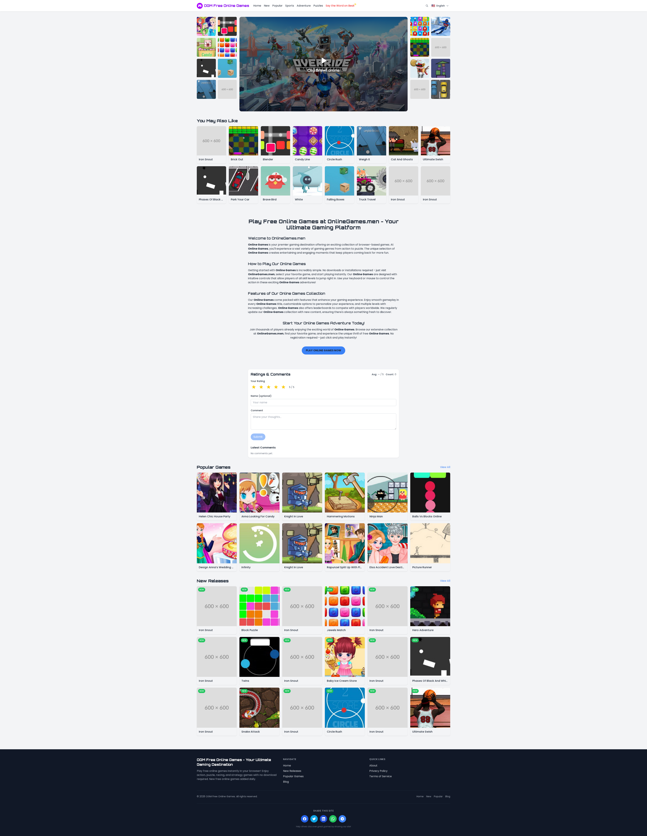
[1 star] (254, 387)
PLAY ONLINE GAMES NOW (323, 350)
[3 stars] (269, 387)
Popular (277, 6)
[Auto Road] (440, 89)
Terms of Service (380, 776)
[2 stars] (261, 387)
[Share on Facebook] (304, 819)
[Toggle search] (427, 6)
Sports (289, 6)
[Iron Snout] (227, 89)
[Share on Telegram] (342, 819)
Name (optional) (261, 396)
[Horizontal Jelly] (419, 26)
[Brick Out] (419, 47)
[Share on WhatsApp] (333, 819)
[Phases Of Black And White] (206, 68)
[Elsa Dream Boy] (206, 26)
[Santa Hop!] (419, 68)
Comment (257, 410)
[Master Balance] (440, 68)
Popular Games (293, 776)
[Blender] (227, 26)
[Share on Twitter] (314, 819)
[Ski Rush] (440, 26)
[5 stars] (283, 387)
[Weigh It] (206, 89)
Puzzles (318, 6)
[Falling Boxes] (227, 68)
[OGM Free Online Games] (200, 6)
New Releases (292, 771)
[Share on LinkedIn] (323, 819)
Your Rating (258, 381)
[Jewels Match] (227, 47)
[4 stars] (276, 387)
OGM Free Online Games (226, 6)
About (373, 765)
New (267, 6)
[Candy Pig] (206, 47)
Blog (286, 782)
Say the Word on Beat (340, 6)
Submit (258, 437)
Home (257, 6)
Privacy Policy (378, 771)
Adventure (304, 6)
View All (445, 467)
